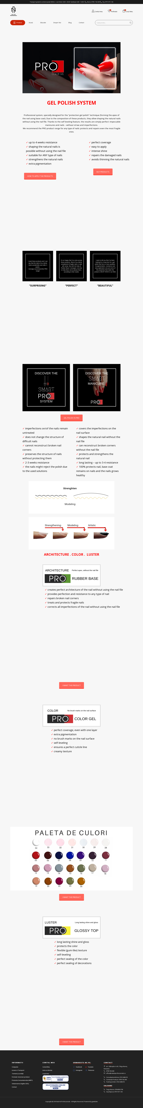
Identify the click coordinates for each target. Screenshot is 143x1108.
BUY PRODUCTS (103, 172)
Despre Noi (57, 23)
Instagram (79, 1070)
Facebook (79, 1067)
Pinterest (91, 1070)
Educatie (43, 23)
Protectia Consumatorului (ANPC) (22, 1080)
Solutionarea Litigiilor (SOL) (20, 1084)
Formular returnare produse (21, 1077)
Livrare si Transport (18, 1070)
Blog (70, 23)
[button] (128, 11)
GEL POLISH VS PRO (71, 418)
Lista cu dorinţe (47, 1070)
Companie (15, 1067)
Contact (81, 23)
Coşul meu (46, 1074)
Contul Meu (46, 1067)
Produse (19, 23)
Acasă (31, 23)
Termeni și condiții (17, 1074)
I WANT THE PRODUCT (71, 685)
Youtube (90, 1067)
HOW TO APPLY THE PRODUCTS (40, 176)
